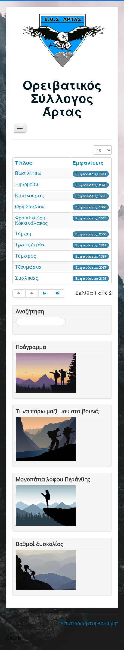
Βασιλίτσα (28, 173)
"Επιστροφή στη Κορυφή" (88, 623)
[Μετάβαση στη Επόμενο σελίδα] (45, 293)
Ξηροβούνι (27, 184)
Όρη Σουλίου (30, 206)
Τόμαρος (25, 255)
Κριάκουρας (29, 195)
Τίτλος (23, 162)
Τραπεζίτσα (29, 244)
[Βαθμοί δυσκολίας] (47, 569)
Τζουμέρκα (28, 266)
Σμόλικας (26, 277)
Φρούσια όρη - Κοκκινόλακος (31, 220)
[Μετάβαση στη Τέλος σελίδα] (57, 293)
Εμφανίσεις (88, 162)
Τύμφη (23, 233)
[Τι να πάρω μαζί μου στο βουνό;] (47, 438)
